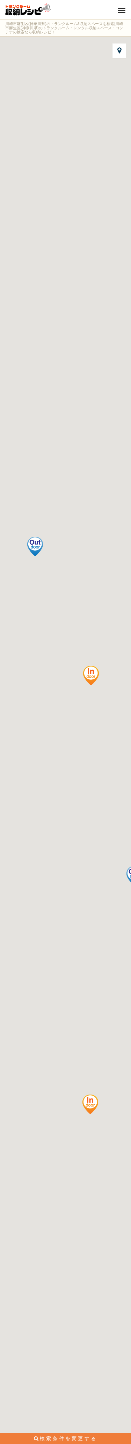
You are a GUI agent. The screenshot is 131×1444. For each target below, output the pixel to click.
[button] (91, 675)
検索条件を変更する (68, 1438)
